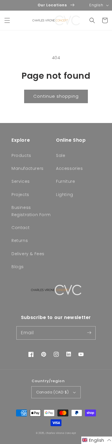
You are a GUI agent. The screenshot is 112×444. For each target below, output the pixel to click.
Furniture (65, 181)
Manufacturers (27, 168)
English (96, 5)
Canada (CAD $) (52, 392)
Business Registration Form (31, 211)
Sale (60, 155)
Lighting (64, 194)
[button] (7, 20)
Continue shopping (56, 96)
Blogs (17, 267)
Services (20, 181)
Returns (19, 240)
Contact (20, 227)
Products (21, 155)
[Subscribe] (89, 332)
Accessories (69, 168)
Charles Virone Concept (61, 433)
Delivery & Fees (28, 254)
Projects (20, 194)
